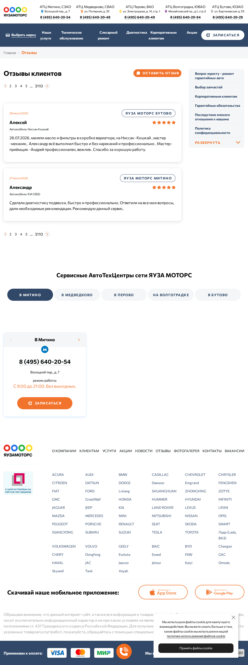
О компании (64, 451)
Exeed (156, 554)
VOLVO (91, 546)
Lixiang (124, 491)
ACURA (58, 474)
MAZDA (58, 516)
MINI (122, 516)
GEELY (124, 546)
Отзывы (163, 451)
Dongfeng (93, 554)
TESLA (157, 532)
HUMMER (159, 499)
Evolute (124, 554)
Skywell (58, 571)
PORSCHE (93, 524)
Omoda (224, 563)
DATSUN (92, 483)
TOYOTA (192, 532)
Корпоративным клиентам (216, 96)
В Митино (45, 339)
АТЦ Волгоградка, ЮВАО (185, 7)
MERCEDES (94, 516)
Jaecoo (124, 563)
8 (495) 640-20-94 (185, 17)
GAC (222, 554)
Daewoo (158, 483)
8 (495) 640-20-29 (228, 17)
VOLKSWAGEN (64, 546)
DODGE (125, 483)
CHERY (57, 554)
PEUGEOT (60, 524)
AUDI (89, 474)
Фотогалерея (186, 451)
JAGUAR (58, 507)
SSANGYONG (62, 532)
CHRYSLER (227, 474)
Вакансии (234, 451)
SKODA (191, 524)
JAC (88, 563)
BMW (123, 474)
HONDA (125, 499)
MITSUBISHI (161, 516)
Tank (89, 571)
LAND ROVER (162, 507)
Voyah (123, 571)
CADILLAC (160, 474)
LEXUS (190, 507)
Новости (144, 451)
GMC (56, 499)
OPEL (222, 516)
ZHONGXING (195, 491)
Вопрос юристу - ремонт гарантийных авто (214, 75)
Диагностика (136, 32)
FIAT (55, 491)
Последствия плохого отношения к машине (212, 117)
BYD (188, 546)
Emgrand (192, 483)
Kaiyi (189, 563)
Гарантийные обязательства (217, 105)
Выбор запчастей (208, 87)
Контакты (212, 451)
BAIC (156, 546)
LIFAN (223, 507)
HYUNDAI (193, 499)
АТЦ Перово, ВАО (140, 7)
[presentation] (11, 340)
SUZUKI (125, 532)
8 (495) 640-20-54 (55, 17)
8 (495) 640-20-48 (95, 17)
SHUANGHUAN (164, 491)
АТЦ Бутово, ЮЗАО (227, 7)
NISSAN (191, 516)
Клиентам (89, 451)
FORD (89, 491)
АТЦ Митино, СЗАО (55, 7)
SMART (224, 524)
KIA (121, 507)
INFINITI (225, 499)
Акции (192, 32)
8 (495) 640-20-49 (139, 17)
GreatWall (93, 499)
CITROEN (59, 483)
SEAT (156, 524)
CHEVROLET (195, 474)
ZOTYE (224, 491)
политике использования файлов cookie (196, 636)
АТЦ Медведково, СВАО (95, 7)
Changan (225, 546)
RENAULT (126, 524)
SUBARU (92, 532)
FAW (188, 554)
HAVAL (57, 563)
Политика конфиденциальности (212, 130)
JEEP (88, 507)
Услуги (109, 451)
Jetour (156, 563)
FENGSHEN (227, 483)
